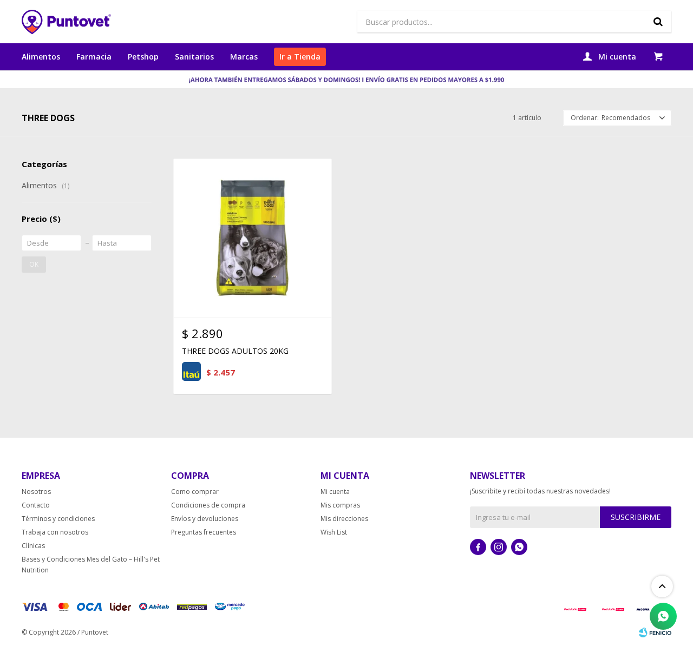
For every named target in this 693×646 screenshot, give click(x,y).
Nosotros (36, 491)
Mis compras (340, 505)
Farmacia (94, 56)
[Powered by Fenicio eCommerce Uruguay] (655, 632)
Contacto (36, 505)
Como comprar (195, 491)
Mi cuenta (335, 491)
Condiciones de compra (208, 505)
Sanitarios (194, 56)
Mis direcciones (344, 518)
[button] (657, 21)
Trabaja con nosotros (55, 532)
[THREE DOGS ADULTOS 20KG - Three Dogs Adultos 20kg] (252, 238)
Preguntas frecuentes (203, 532)
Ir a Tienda (300, 56)
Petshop (143, 56)
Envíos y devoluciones (204, 518)
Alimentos (41, 56)
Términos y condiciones (58, 518)
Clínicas (33, 545)
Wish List (334, 532)
